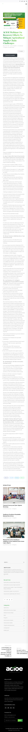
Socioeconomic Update (8, 622)
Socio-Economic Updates (8, 620)
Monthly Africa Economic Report (10, 610)
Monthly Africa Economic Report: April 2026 (12, 584)
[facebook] (20, 1)
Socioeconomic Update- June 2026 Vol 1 (11, 591)
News (5, 615)
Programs (6, 47)
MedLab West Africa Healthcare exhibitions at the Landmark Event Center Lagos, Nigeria (13, 541)
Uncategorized (6, 627)
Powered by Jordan (16, 730)
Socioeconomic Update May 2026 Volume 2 (12, 593)
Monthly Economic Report (8, 612)
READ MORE (6, 574)
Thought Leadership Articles (9, 625)
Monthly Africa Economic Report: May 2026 (12, 582)
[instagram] (26, 1)
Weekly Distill (6, 630)
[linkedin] (24, 1)
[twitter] (22, 1)
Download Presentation (10, 55)
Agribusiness (6, 607)
